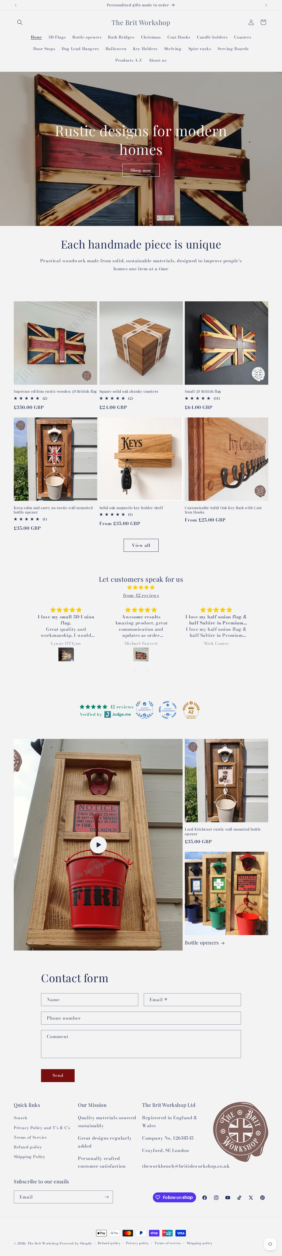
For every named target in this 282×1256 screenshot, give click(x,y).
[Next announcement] (266, 5)
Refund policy (28, 1147)
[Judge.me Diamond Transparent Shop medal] (168, 710)
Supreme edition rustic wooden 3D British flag (55, 391)
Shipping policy (200, 1243)
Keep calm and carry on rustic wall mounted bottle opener (53, 510)
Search (21, 1118)
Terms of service (167, 1243)
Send (58, 1075)
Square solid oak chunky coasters (128, 391)
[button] (20, 22)
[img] (141, 587)
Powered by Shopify (76, 1243)
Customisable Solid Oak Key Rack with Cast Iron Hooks (223, 510)
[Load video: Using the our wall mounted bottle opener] (98, 845)
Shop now (141, 170)
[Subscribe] (107, 1197)
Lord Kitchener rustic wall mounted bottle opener (223, 831)
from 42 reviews (141, 595)
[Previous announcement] (16, 5)
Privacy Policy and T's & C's (42, 1128)
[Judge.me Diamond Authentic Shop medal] (144, 710)
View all (141, 545)
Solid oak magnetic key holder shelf (131, 508)
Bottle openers (202, 943)
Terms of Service (30, 1137)
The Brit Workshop (43, 1243)
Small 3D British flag (203, 391)
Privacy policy (137, 1243)
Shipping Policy (29, 1157)
